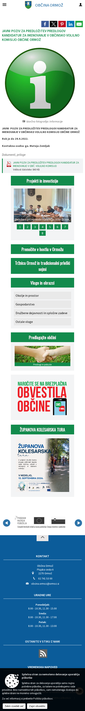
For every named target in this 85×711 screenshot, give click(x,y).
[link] (45, 24)
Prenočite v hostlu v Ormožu (42, 249)
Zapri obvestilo (37, 706)
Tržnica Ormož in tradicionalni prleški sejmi (42, 266)
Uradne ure (42, 595)
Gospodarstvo (25, 304)
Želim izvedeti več (14, 706)
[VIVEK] (40, 522)
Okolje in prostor (27, 295)
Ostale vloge (24, 322)
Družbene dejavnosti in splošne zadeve (41, 313)
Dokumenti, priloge (14, 155)
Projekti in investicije (42, 181)
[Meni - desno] (80, 4)
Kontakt (42, 556)
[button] (6, 523)
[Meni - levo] (4, 4)
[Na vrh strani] (42, 538)
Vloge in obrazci (42, 283)
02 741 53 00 (45, 578)
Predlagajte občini (42, 337)
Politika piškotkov (43, 698)
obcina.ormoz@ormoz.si (45, 583)
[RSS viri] (42, 657)
